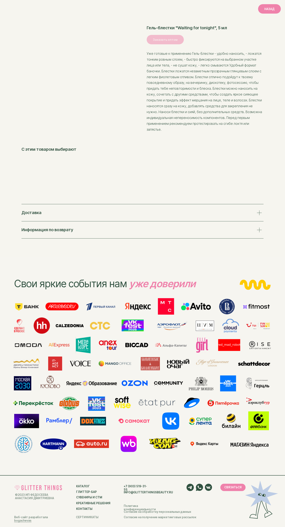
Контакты (84, 508)
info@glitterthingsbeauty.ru (148, 492)
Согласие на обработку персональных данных (157, 511)
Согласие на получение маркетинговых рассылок (160, 517)
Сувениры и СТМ (89, 497)
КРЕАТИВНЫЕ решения (93, 503)
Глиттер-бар (86, 492)
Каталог (83, 486)
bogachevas (23, 520)
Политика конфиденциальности (140, 507)
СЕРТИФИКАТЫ (87, 517)
